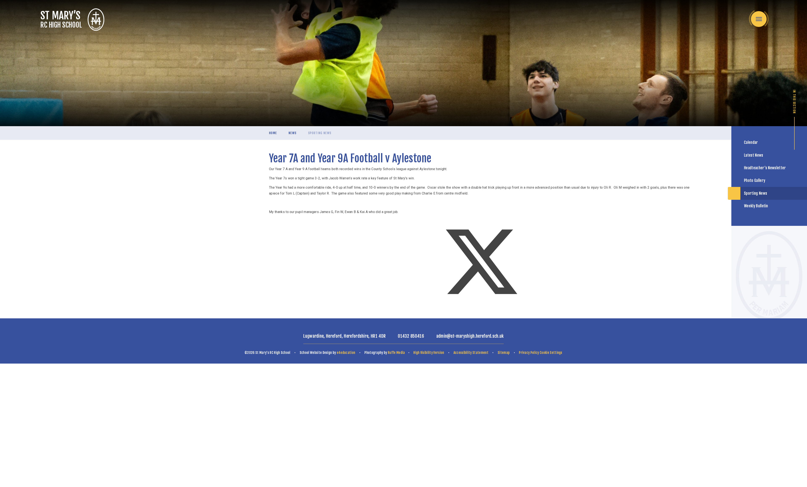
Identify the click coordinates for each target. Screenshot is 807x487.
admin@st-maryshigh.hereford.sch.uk (470, 336)
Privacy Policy (529, 353)
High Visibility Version (428, 353)
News (292, 133)
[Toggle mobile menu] (759, 19)
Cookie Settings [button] (551, 353)
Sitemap (504, 353)
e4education (346, 353)
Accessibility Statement (471, 353)
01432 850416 (411, 336)
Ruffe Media (396, 353)
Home (273, 133)
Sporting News (319, 133)
